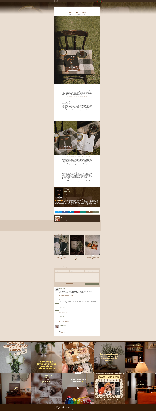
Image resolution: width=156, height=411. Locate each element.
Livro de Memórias (62, 332)
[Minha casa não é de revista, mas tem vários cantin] (140, 388)
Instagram (63, 312)
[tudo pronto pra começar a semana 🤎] (15, 388)
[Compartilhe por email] (89, 212)
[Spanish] (101, 1)
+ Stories (78, 1)
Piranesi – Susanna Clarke (77, 13)
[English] (97, 1)
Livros (79, 9)
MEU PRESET (83, 1)
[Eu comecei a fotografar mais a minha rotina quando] (15, 357)
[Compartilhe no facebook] (58, 212)
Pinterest (67, 312)
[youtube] (76, 409)
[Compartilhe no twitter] (65, 212)
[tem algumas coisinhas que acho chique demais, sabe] (46, 357)
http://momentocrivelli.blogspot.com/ (64, 321)
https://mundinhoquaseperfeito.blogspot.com (66, 295)
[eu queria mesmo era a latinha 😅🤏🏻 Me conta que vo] (78, 357)
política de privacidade (69, 283)
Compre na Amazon (60, 200)
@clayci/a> (78, 372)
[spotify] (69, 409)
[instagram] (66, 409)
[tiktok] (75, 409)
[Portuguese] (100, 1)
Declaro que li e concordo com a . (64, 283)
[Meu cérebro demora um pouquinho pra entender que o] (109, 357)
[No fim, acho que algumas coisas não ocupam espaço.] (46, 388)
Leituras (75, 9)
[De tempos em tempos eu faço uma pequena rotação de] (78, 388)
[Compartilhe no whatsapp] (83, 212)
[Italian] (98, 1)
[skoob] (72, 409)
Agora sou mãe (65, 1)
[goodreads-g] (73, 409)
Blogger (60, 312)
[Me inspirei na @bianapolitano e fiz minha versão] (109, 388)
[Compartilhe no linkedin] (71, 212)
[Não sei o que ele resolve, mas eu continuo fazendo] (140, 357)
